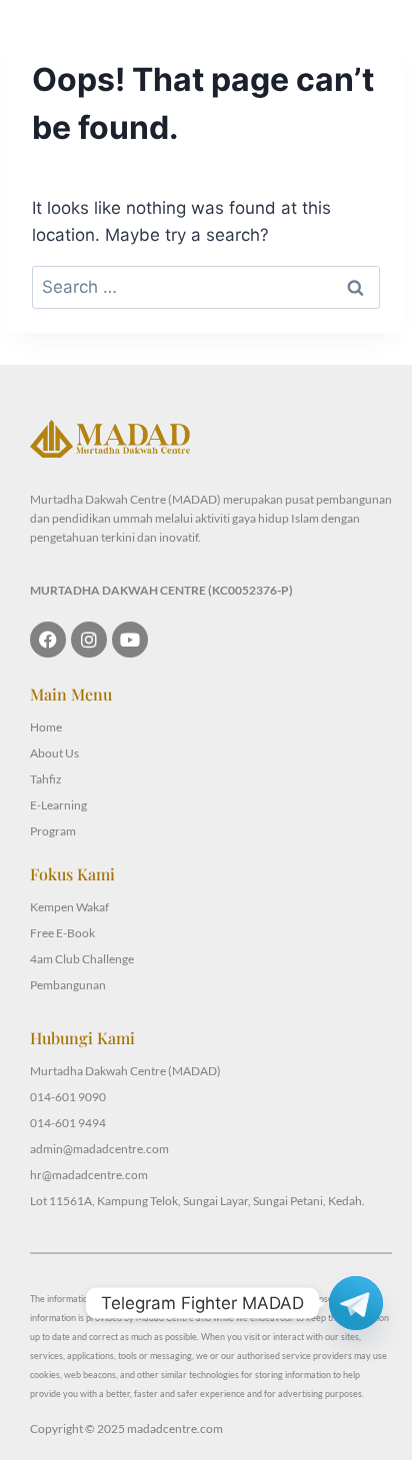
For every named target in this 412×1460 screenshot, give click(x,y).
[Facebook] (48, 640)
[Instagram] (89, 640)
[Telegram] (356, 1303)
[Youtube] (130, 640)
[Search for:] (206, 287)
